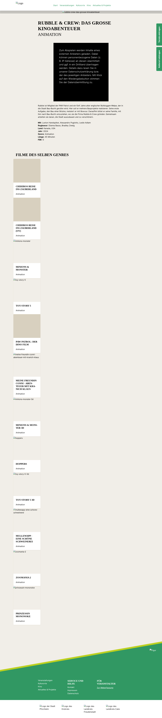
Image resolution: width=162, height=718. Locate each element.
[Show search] (143, 5)
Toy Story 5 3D (25, 500)
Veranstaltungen (67, 5)
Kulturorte (80, 5)
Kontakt (70, 687)
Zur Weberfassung (105, 688)
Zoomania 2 (23, 577)
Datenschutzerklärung (80, 71)
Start (55, 5)
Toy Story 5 (23, 305)
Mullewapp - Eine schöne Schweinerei (24, 539)
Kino (89, 5)
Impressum (72, 690)
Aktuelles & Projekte (102, 5)
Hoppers (21, 464)
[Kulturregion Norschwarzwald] (19, 5)
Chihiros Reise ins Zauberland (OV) (26, 228)
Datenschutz (73, 693)
